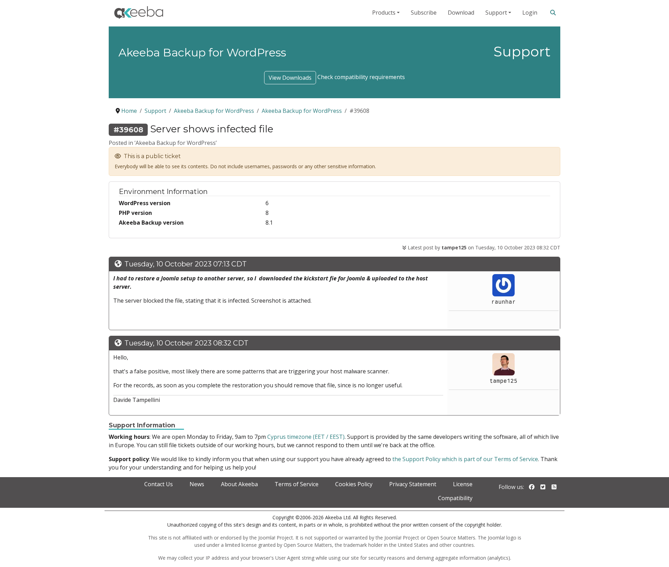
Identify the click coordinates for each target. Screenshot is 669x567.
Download (461, 12)
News (197, 484)
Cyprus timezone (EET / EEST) (306, 437)
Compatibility (455, 498)
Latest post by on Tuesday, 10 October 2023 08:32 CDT (483, 247)
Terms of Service (296, 484)
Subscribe (424, 12)
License (462, 484)
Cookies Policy (353, 484)
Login (529, 12)
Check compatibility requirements (361, 77)
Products (383, 12)
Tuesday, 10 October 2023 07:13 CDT (185, 264)
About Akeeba (239, 484)
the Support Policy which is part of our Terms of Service (465, 459)
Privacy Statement (412, 484)
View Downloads (290, 77)
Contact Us (158, 484)
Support (496, 12)
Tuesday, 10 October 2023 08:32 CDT (186, 343)
